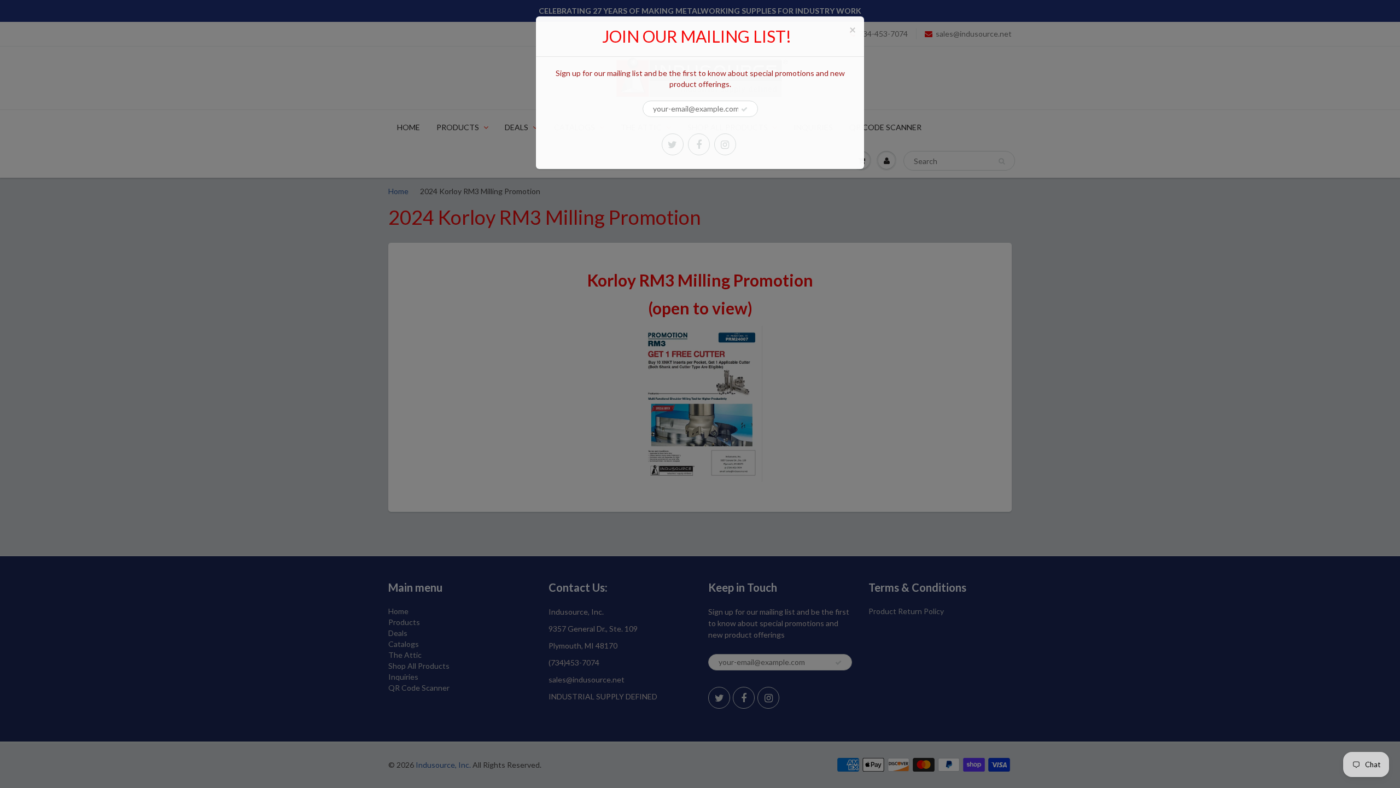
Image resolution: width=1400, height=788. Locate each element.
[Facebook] (699, 144)
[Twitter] (673, 144)
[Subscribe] (744, 109)
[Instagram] (725, 144)
